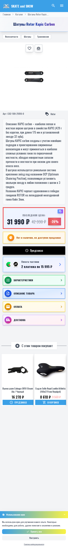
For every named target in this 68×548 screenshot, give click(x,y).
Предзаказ (36, 250)
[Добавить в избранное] (29, 48)
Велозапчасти (11, 36)
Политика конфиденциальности (34, 544)
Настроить (34, 537)
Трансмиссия (43, 36)
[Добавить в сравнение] (38, 48)
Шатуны (27, 36)
